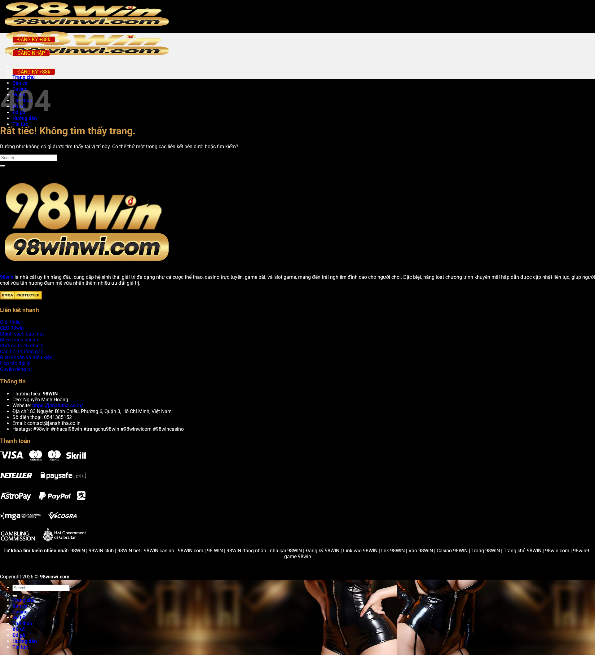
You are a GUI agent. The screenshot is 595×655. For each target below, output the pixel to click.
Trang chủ (23, 600)
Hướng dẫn (24, 641)
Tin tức (20, 124)
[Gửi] (2, 166)
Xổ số (18, 629)
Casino (20, 612)
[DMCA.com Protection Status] (21, 298)
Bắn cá (20, 83)
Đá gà (18, 635)
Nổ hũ (18, 618)
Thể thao (22, 623)
